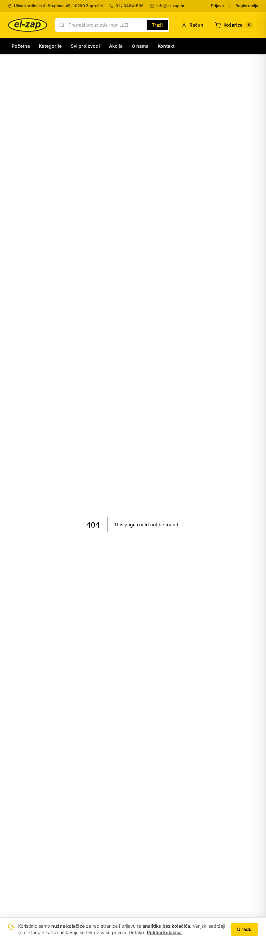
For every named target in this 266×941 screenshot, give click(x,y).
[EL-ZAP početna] (27, 25)
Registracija (247, 5)
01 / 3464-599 (129, 5)
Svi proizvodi (85, 46)
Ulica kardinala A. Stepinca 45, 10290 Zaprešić (58, 5)
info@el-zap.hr (170, 5)
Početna (21, 46)
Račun (196, 25)
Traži (157, 25)
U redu (244, 929)
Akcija (116, 46)
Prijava (217, 5)
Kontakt (166, 46)
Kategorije (50, 46)
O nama (140, 46)
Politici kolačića (164, 932)
